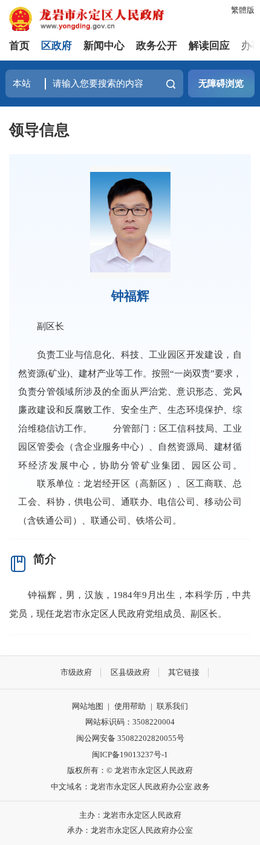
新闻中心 (104, 45)
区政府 (56, 45)
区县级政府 (130, 672)
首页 (19, 45)
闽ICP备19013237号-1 (130, 754)
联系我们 (172, 706)
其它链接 (184, 672)
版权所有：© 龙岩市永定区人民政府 (130, 770)
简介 (44, 559)
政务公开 (156, 45)
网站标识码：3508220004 (130, 721)
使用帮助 (130, 706)
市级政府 (76, 672)
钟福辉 (130, 296)
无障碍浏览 (221, 83)
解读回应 (209, 45)
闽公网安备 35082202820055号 (130, 738)
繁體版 (243, 10)
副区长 (50, 326)
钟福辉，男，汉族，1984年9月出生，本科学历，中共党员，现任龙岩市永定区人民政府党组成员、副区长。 (130, 604)
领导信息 (39, 130)
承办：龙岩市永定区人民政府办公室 (130, 830)
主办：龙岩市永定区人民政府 (130, 815)
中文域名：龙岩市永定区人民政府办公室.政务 (130, 786)
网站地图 (87, 706)
